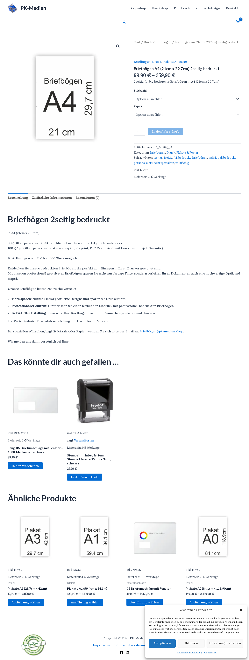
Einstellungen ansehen (225, 643)
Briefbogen (163, 42)
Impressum (210, 652)
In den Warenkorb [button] (25, 466)
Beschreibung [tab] (18, 197)
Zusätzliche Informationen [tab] (52, 197)
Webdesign (211, 8)
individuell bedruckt (222, 157)
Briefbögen (199, 157)
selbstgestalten (164, 163)
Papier (138, 106)
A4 (175, 157)
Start (137, 42)
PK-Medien (33, 8)
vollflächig (182, 163)
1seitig (157, 157)
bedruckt (184, 157)
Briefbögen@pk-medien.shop (161, 331)
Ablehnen (191, 643)
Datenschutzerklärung (189, 652)
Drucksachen (183, 8)
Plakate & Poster (175, 62)
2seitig (167, 157)
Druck (148, 42)
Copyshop (138, 8)
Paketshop (160, 8)
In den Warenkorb (165, 131)
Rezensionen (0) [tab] (87, 197)
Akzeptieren (162, 643)
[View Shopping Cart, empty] (237, 22)
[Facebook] (121, 652)
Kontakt (232, 8)
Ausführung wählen (26, 602)
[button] (241, 610)
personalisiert (143, 163)
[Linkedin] (127, 652)
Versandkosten (84, 440)
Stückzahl (140, 90)
